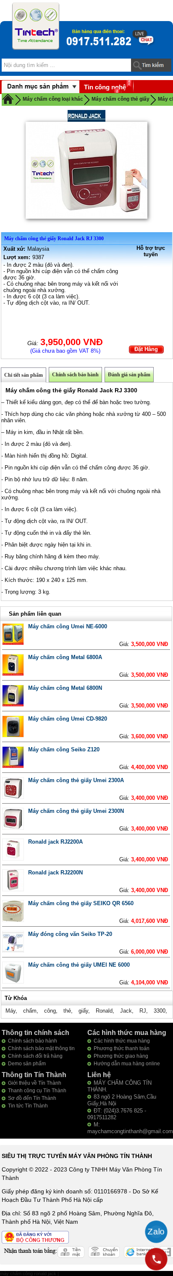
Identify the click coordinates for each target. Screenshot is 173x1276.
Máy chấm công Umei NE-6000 (67, 626)
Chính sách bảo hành (75, 375)
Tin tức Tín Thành (28, 1106)
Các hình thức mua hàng (122, 1041)
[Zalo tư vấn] (156, 1231)
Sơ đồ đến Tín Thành (32, 1098)
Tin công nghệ (105, 87)
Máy (10, 1011)
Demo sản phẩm (27, 1064)
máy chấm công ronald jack (29, 1273)
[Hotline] (156, 1259)
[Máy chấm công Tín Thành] (36, 26)
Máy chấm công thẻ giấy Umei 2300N (76, 811)
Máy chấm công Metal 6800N (65, 688)
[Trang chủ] (8, 98)
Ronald (104, 1011)
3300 (159, 1011)
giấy (83, 1011)
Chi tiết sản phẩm (23, 375)
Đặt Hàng (146, 349)
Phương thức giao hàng (121, 1056)
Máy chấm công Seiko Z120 (64, 749)
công (50, 1011)
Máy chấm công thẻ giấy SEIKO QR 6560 (81, 903)
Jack (126, 1011)
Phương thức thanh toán (121, 1048)
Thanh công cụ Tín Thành (37, 1091)
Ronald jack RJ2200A (55, 842)
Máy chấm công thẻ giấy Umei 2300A (76, 780)
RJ (142, 1011)
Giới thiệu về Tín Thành (34, 1083)
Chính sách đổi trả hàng (35, 1056)
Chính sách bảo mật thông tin (41, 1048)
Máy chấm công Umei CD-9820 (67, 719)
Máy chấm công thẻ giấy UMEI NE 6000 (79, 965)
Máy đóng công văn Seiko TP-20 (70, 934)
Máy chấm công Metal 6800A (65, 657)
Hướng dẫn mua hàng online (127, 1064)
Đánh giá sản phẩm (129, 375)
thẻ (67, 1011)
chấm (30, 1011)
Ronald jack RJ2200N (55, 872)
